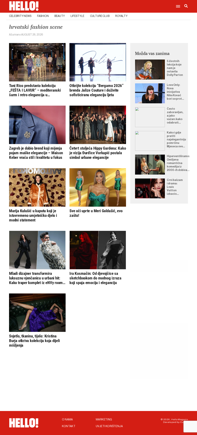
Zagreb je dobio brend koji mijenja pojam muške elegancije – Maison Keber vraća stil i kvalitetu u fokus (36, 153)
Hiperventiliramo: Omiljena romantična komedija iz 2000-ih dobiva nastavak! (178, 163)
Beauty (59, 16)
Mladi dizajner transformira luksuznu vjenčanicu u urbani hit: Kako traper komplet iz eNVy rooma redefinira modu (37, 278)
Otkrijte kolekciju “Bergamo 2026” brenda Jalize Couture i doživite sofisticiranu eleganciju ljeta (96, 90)
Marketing (104, 419)
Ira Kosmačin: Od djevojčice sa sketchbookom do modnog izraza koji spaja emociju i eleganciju (95, 278)
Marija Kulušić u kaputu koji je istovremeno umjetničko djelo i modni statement (33, 215)
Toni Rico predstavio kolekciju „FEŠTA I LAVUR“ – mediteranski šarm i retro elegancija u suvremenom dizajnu (35, 90)
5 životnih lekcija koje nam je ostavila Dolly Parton (175, 68)
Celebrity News (20, 16)
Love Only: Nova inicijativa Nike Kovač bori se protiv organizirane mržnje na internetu (175, 92)
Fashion (43, 16)
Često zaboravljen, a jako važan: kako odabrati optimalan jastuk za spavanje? (175, 116)
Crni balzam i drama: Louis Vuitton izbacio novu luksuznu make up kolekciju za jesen (175, 187)
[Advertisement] (159, 236)
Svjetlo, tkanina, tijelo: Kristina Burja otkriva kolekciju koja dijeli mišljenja (34, 341)
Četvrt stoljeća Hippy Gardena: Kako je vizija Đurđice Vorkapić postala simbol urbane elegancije (97, 153)
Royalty (121, 16)
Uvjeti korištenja (109, 426)
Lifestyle (77, 16)
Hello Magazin (179, 419)
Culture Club (99, 16)
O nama (67, 419)
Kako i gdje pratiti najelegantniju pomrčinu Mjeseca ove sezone (176, 139)
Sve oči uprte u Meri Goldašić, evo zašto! (96, 213)
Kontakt (68, 426)
